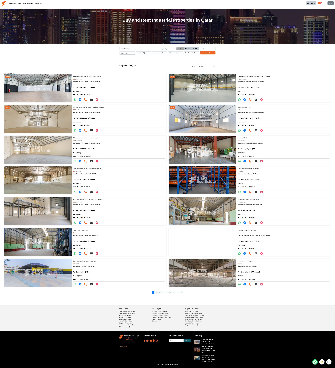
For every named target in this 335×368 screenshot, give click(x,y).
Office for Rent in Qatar (125, 327)
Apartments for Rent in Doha (160, 311)
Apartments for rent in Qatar (127, 313)
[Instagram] (157, 340)
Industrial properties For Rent (193, 319)
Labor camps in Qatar (191, 311)
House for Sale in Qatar (125, 321)
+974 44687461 (128, 340)
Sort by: (193, 66)
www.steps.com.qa (129, 342)
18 (181, 292)
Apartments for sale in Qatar (127, 311)
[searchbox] (139, 49)
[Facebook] (145, 340)
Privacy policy (123, 346)
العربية (330, 3)
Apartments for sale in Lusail (160, 315)
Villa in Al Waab (156, 319)
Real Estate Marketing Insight (193, 321)
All (180, 48)
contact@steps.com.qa (130, 338)
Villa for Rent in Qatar (125, 315)
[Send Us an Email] (92, 99)
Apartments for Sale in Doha (160, 313)
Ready (195, 48)
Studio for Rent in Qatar (192, 323)
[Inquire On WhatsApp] (75, 99)
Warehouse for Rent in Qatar (127, 325)
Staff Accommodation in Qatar (193, 313)
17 (178, 292)
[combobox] (139, 48)
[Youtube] (151, 340)
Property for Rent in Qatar (192, 325)
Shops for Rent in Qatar (126, 323)
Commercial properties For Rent (194, 315)
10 (173, 292)
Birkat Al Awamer (157, 321)
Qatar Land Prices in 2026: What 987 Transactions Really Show (209, 342)
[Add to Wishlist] (97, 99)
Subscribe (187, 340)
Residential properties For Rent (194, 317)
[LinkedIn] (154, 340)
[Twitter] (147, 340)
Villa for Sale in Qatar (125, 317)
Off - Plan (187, 48)
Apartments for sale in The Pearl (161, 317)
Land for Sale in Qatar (125, 319)
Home (163, 25)
